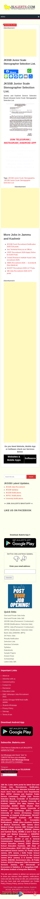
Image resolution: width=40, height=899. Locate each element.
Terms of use (7, 714)
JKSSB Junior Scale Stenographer (21, 178)
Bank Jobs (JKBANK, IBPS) (14, 633)
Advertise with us (8, 679)
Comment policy (8, 682)
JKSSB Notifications (13, 493)
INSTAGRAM (11, 143)
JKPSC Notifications (13, 496)
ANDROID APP (28, 143)
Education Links (8, 691)
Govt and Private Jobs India (14, 615)
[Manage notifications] (35, 894)
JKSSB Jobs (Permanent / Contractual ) (19, 621)
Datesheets (8, 650)
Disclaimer (6, 688)
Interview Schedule (11, 644)
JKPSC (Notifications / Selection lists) (18, 630)
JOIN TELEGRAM (19, 139)
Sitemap (5, 711)
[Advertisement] (20, 43)
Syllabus (7, 647)
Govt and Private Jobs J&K (14, 618)
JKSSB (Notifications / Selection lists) (18, 624)
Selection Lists (9, 641)
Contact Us (6, 685)
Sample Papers (10, 653)
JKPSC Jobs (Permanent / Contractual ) (19, 627)
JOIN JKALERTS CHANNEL (12, 762)
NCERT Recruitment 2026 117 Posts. (21, 268)
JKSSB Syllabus (12, 490)
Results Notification (11, 639)
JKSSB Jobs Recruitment (15, 487)
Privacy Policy (7, 708)
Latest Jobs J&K (10, 662)
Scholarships (9, 659)
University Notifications (14, 498)
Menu (3, 17)
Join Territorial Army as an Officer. (19, 249)
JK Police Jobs (9, 636)
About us (5, 676)
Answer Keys (9, 656)
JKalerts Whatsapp (9, 705)
